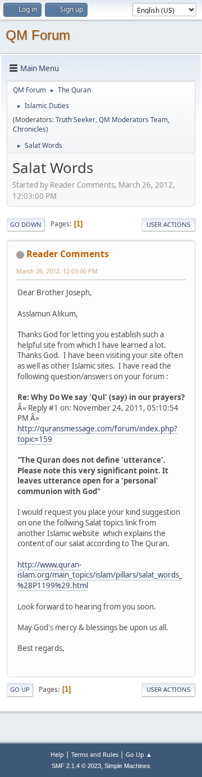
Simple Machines (127, 765)
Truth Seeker (75, 119)
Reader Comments (67, 254)
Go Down (26, 224)
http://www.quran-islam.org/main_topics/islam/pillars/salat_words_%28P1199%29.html (99, 575)
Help (57, 754)
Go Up (20, 689)
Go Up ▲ (139, 754)
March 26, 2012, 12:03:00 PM (57, 271)
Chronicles (29, 129)
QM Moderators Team (133, 119)
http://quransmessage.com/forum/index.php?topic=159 (97, 434)
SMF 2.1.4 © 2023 (76, 765)
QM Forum (38, 35)
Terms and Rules (94, 754)
